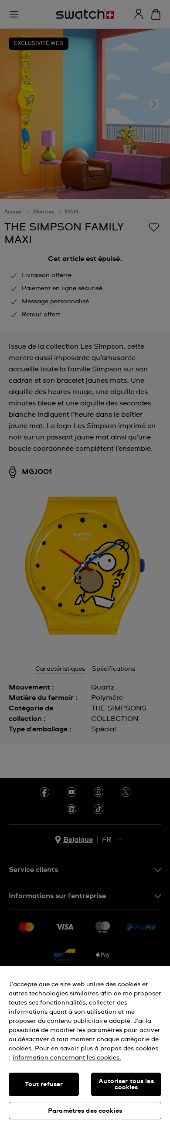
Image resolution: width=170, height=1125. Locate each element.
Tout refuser (44, 1084)
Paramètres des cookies (85, 1111)
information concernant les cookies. (67, 1058)
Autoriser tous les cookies (126, 1084)
